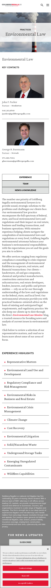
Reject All (25, 576)
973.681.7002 (8, 158)
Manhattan (16, 106)
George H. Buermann (13, 149)
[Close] (48, 549)
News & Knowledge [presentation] (25, 190)
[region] (25, 566)
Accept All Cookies (25, 583)
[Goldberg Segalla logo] (12, 5)
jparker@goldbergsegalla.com (16, 114)
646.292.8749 (8, 111)
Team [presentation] (25, 183)
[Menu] (46, 5)
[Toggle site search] (42, 5)
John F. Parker (9, 102)
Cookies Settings (25, 568)
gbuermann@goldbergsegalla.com (18, 161)
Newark (15, 153)
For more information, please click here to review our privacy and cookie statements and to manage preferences (24, 560)
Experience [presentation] (25, 177)
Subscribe (25, 542)
